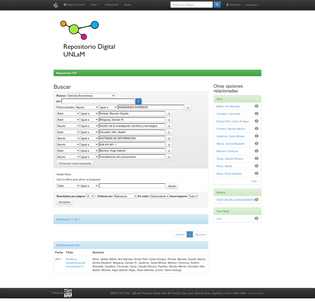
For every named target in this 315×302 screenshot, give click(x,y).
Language (251, 4)
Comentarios (255, 293)
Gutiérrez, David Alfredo (230, 136)
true (219, 218)
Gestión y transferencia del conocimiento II (75, 262)
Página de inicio (75, 4)
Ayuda (127, 4)
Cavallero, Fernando (228, 114)
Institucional (111, 4)
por (59, 101)
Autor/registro (178, 196)
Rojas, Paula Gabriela (229, 173)
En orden (143, 196)
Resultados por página (71, 196)
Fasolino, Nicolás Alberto (231, 128)
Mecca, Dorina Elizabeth (231, 143)
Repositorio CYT (66, 73)
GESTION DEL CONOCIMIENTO (235, 200)
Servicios (235, 4)
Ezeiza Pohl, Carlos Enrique (233, 121)
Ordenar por (105, 196)
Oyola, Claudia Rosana (230, 158)
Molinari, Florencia (227, 151)
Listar (94, 4)
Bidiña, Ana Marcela (228, 106)
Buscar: (61, 95)
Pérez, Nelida (224, 166)
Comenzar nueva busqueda (75, 163)
